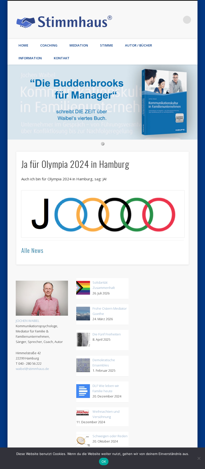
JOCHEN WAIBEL (28, 320)
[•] (103, 102)
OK (104, 461)
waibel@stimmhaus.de (32, 368)
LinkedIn (177, 20)
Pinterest (136, 20)
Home (23, 45)
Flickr (146, 20)
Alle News (32, 250)
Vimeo (156, 20)
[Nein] (198, 458)
